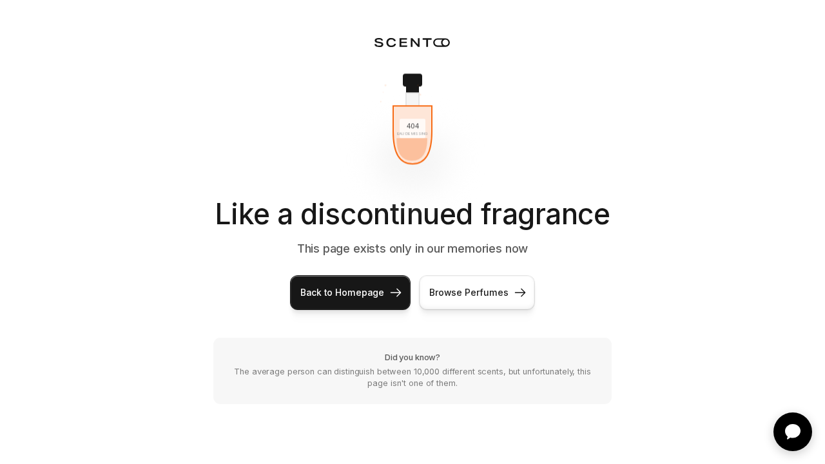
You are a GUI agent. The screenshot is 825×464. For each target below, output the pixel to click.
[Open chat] (792, 431)
